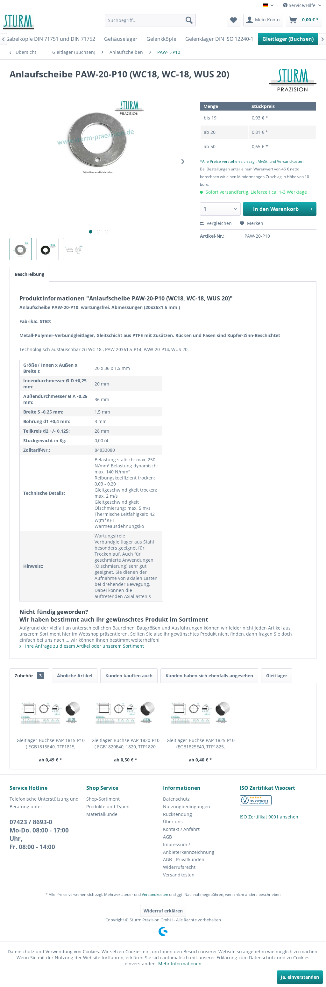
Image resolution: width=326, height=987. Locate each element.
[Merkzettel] (233, 20)
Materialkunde (101, 814)
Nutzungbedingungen (186, 806)
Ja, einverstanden (300, 977)
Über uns (173, 821)
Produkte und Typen (108, 806)
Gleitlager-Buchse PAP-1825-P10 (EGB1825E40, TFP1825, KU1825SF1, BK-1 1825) (201, 743)
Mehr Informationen (180, 964)
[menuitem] (150, 20)
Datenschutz (176, 799)
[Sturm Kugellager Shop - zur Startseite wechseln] (18, 22)
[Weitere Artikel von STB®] (292, 80)
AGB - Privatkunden (183, 859)
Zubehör (28, 676)
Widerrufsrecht (179, 867)
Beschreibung (29, 274)
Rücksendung (177, 814)
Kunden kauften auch (128, 676)
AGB (167, 837)
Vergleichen (218, 223)
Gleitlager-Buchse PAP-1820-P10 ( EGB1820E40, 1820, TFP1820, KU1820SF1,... (125, 743)
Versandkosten (179, 875)
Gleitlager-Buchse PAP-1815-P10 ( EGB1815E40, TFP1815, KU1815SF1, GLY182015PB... (51, 743)
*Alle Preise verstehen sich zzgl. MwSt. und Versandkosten (251, 161)
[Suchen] (189, 20)
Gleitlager (276, 676)
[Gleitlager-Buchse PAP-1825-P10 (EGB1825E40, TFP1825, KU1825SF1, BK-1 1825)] (200, 711)
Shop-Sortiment (103, 799)
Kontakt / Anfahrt (181, 829)
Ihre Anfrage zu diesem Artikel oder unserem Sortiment (84, 646)
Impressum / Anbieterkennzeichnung (188, 848)
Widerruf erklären (163, 911)
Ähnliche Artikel (74, 676)
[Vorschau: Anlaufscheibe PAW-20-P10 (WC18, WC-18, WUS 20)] (21, 249)
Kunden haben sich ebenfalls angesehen (209, 676)
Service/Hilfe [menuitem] (302, 5)
